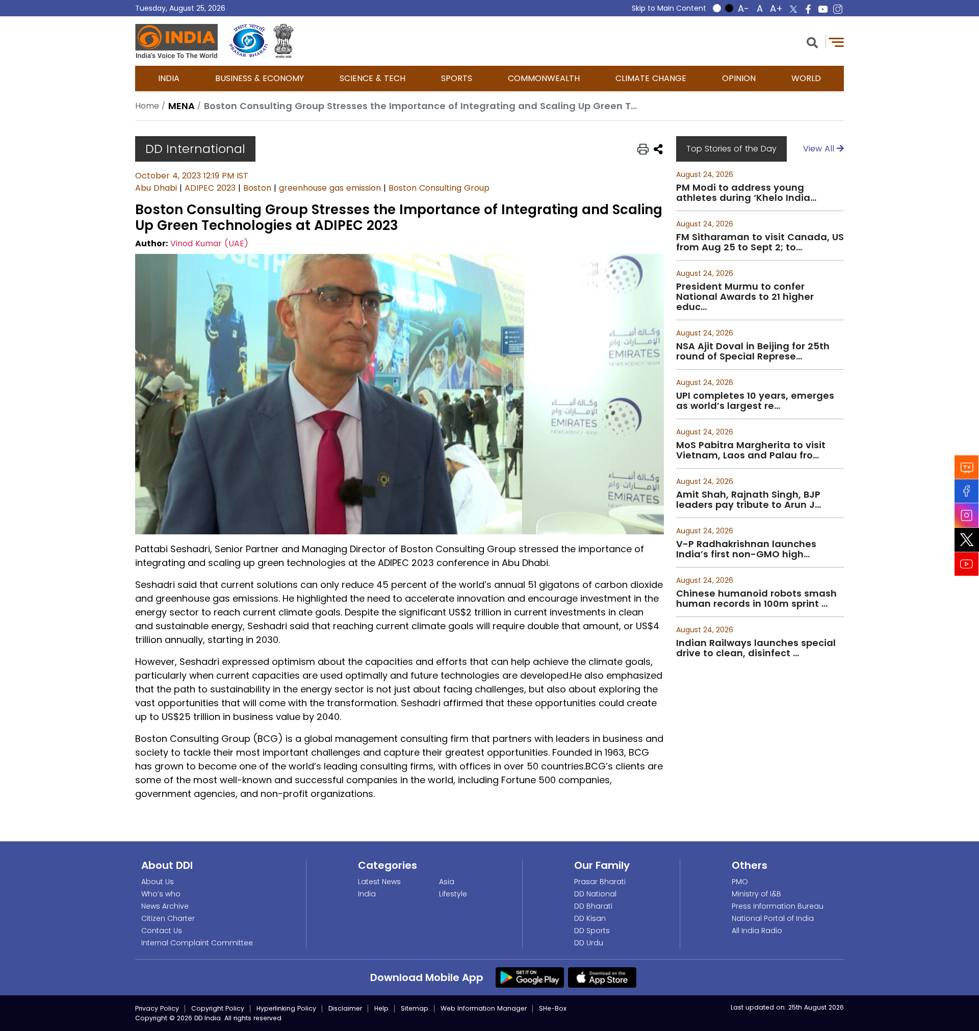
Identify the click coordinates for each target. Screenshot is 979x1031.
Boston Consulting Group (439, 188)
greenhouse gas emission (330, 188)
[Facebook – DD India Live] (808, 9)
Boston (257, 188)
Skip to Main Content (669, 8)
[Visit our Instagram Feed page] (967, 515)
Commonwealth (544, 78)
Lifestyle (453, 894)
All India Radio (757, 930)
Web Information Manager (484, 1008)
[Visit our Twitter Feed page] (967, 540)
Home (147, 106)
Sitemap (414, 1008)
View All (820, 148)
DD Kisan (590, 918)
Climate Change (650, 78)
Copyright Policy (217, 1008)
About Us (157, 882)
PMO (740, 882)
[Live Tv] (967, 467)
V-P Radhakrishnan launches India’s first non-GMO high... (746, 549)
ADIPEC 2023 (210, 188)
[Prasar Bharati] (248, 41)
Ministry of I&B (756, 894)
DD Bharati (593, 906)
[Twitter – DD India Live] (793, 9)
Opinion (739, 78)
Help (381, 1008)
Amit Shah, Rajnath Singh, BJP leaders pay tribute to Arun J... (748, 499)
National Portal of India (773, 918)
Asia (446, 882)
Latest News (379, 882)
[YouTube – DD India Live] (823, 9)
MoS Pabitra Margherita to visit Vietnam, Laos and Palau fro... (751, 450)
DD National (595, 894)
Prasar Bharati (600, 882)
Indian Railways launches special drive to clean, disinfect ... (756, 648)
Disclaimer (345, 1008)
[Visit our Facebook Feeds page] (967, 491)
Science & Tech (372, 78)
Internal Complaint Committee (197, 943)
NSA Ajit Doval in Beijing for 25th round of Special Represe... (753, 351)
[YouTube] (967, 564)
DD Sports (592, 930)
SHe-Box (552, 1008)
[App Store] (602, 977)
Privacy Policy (157, 1008)
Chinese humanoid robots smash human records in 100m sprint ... (756, 598)
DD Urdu (588, 943)
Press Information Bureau (777, 906)
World (806, 78)
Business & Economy (259, 78)
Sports (456, 78)
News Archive (165, 906)
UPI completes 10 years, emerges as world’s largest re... (755, 401)
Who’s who (161, 894)
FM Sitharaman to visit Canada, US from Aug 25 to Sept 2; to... (760, 242)
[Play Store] (530, 977)
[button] (812, 41)
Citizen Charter (168, 918)
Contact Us (161, 930)
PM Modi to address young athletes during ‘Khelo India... (746, 193)
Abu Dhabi (156, 188)
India (168, 78)
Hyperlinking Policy (286, 1008)
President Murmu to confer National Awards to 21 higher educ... (745, 296)
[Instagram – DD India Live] (838, 9)
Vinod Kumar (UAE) (209, 243)
